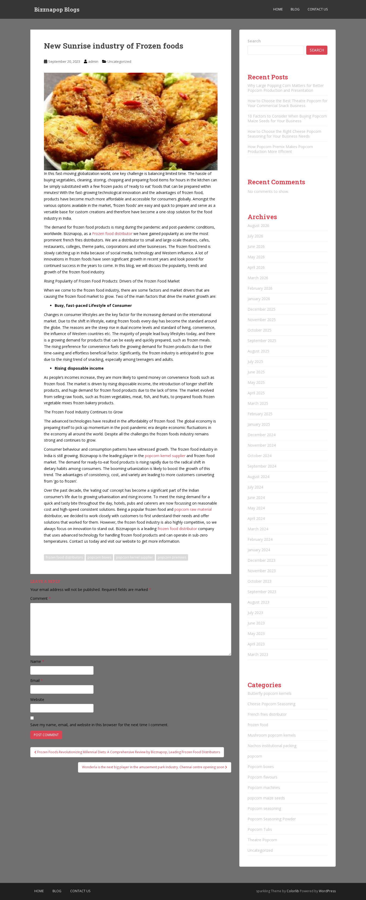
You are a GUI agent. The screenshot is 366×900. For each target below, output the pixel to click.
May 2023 (256, 633)
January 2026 (259, 298)
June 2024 (256, 497)
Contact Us (318, 9)
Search (254, 40)
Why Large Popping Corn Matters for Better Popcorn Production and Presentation (286, 88)
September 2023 (262, 591)
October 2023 (259, 581)
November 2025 (262, 319)
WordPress (327, 891)
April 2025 (256, 392)
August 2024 (258, 476)
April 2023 (256, 643)
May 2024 (256, 507)
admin (93, 61)
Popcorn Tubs (260, 829)
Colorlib (293, 891)
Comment (40, 598)
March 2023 (258, 654)
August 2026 (258, 225)
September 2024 (262, 466)
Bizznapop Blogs (57, 9)
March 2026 (258, 277)
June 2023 (256, 623)
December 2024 (261, 434)
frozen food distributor (178, 528)
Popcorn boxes (261, 766)
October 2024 (259, 455)
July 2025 (255, 361)
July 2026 (255, 235)
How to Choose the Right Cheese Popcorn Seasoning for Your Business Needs (284, 134)
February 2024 (260, 539)
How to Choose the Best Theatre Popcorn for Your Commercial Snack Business (287, 103)
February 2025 (260, 413)
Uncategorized (119, 61)
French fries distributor (267, 714)
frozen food (258, 724)
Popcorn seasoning (264, 808)
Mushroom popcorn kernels (272, 735)
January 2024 (259, 549)
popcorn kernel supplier (165, 455)
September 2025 (262, 340)
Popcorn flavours (262, 777)
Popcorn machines (264, 787)
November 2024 (262, 445)
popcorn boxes (99, 557)
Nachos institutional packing (272, 745)
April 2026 (256, 267)
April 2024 (256, 518)
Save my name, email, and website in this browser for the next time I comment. (99, 724)
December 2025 (261, 309)
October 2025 (259, 330)
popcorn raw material (192, 509)
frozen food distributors (64, 557)
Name (37, 661)
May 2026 (256, 256)
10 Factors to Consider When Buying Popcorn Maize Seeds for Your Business (287, 118)
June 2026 (256, 246)
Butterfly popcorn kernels (270, 693)
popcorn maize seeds (266, 797)
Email (36, 680)
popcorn (255, 756)
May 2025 (256, 382)
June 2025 (256, 371)
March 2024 (258, 528)
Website (37, 699)
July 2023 (255, 612)
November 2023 (262, 570)
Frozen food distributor (112, 233)
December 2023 (261, 560)
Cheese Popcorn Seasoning (271, 703)
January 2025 (259, 424)
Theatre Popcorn (262, 839)
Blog (295, 9)
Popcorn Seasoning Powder (272, 818)
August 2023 (258, 602)
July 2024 (255, 487)
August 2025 (258, 351)
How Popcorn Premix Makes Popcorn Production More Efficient (280, 149)
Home (278, 9)
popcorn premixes (172, 557)
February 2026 (260, 288)
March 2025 (258, 403)
